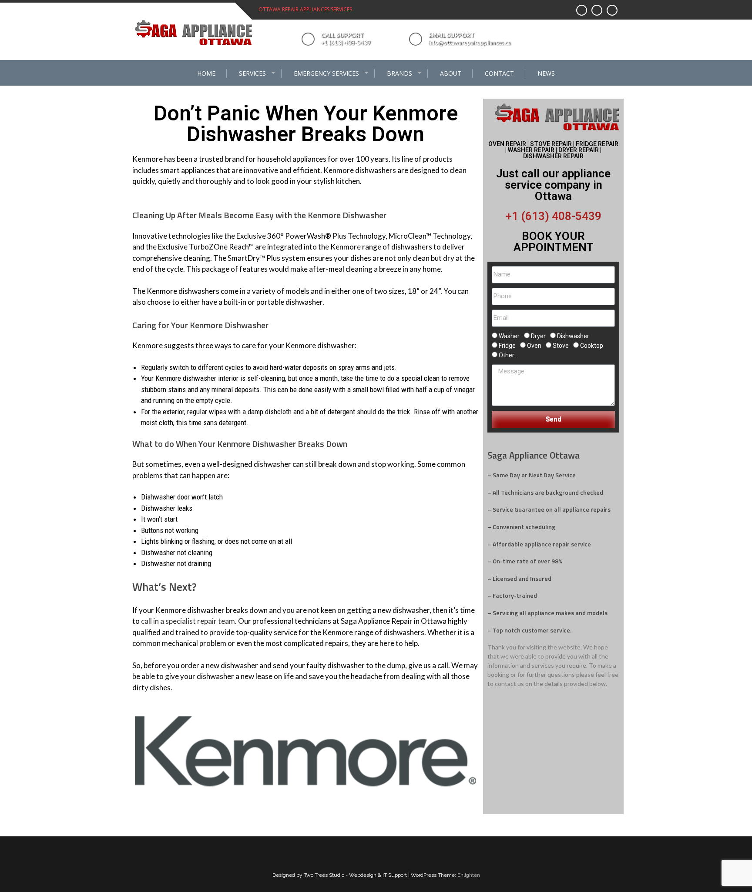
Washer (509, 336)
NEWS (546, 73)
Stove (561, 345)
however (188, 687)
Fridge (507, 345)
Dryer (538, 336)
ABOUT (450, 73)
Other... (508, 355)
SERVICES (252, 73)
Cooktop (591, 345)
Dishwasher (573, 336)
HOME (206, 73)
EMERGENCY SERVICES (326, 73)
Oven (534, 345)
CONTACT (499, 73)
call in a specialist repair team (188, 621)
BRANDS (399, 73)
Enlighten (468, 875)
